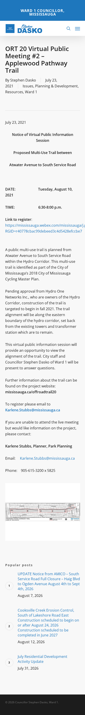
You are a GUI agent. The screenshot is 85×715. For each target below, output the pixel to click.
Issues (28, 86)
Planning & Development (56, 86)
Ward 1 (31, 91)
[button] (77, 28)
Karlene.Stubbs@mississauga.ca (47, 458)
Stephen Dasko (23, 80)
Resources (14, 91)
